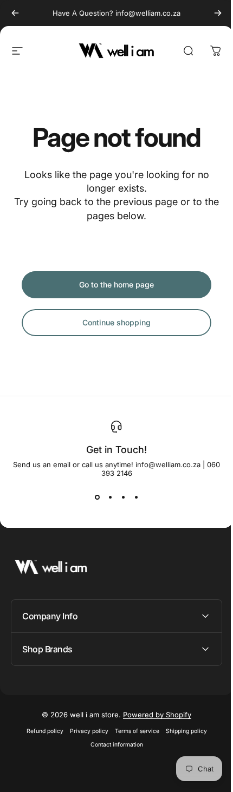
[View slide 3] (123, 496)
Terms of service (133, 731)
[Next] (218, 13)
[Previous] (15, 13)
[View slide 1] (96, 496)
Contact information (112, 744)
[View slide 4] (136, 496)
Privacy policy (85, 731)
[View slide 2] (109, 496)
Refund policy (40, 731)
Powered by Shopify (153, 714)
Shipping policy (182, 731)
